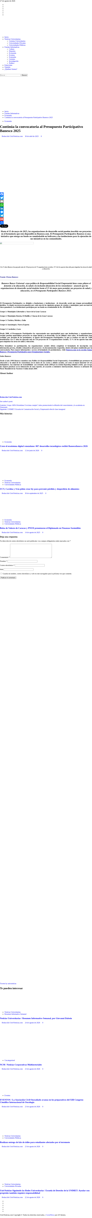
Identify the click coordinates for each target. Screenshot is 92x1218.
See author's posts (6, 401)
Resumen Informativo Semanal (15, 1014)
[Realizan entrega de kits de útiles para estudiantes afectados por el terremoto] (17, 1132)
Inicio (6, 37)
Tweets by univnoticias (8, 983)
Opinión (7, 67)
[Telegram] (46, 215)
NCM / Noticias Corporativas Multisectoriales (21, 1065)
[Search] (0, 73)
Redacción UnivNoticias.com (12, 136)
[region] (46, 657)
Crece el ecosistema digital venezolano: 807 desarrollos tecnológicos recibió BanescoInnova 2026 (44, 446)
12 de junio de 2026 (32, 450)
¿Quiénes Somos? (10, 69)
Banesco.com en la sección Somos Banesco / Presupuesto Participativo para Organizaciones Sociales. (46, 351)
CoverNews (50, 1215)
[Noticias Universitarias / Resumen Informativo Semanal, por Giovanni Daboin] (17, 1008)
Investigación (13, 61)
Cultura (11, 49)
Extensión (12, 57)
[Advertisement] (46, 93)
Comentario (5, 557)
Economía (12, 53)
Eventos (12, 55)
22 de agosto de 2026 (33, 1197)
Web (1, 569)
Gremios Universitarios (17, 41)
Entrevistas (8, 65)
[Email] (46, 201)
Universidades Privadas (17, 43)
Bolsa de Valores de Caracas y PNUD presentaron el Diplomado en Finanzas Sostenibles (40, 528)
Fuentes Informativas (11, 47)
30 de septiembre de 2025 (34, 493)
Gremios (12, 59)
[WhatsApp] (46, 205)
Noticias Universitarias (12, 39)
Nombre (3, 561)
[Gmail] (46, 219)
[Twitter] (46, 198)
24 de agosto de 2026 (33, 1023)
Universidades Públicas (17, 45)
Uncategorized (9, 1060)
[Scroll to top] (0, 1217)
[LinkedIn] (46, 208)
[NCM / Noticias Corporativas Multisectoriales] (17, 1056)
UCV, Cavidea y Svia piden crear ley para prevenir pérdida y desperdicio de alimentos (39, 489)
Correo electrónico (7, 565)
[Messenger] (46, 212)
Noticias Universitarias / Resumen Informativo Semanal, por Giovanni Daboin (36, 1018)
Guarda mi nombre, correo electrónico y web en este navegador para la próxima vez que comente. (37, 574)
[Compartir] (46, 222)
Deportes (12, 51)
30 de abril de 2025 (32, 136)
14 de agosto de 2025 (33, 532)
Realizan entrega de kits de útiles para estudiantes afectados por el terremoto (35, 1142)
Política (11, 63)
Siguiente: (32, 409)
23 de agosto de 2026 (33, 1069)
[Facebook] (46, 194)
